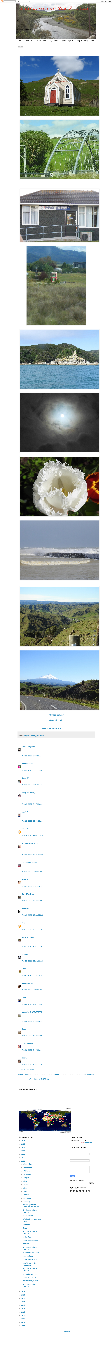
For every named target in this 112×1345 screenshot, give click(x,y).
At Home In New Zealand (32, 843)
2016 (23, 1302)
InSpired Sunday (56, 715)
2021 (23, 1158)
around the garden (30, 1281)
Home (20, 41)
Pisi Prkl (25, 908)
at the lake (27, 1237)
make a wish (28, 1216)
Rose (24, 1029)
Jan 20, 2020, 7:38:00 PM (32, 990)
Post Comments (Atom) (39, 1079)
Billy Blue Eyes (28, 894)
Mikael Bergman (28, 747)
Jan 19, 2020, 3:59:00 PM (32, 886)
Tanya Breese (27, 1043)
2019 (23, 1291)
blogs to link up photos (85, 41)
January (27, 1202)
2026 (23, 1141)
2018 (23, 1295)
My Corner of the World (52, 728)
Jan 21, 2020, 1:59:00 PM (32, 1036)
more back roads (30, 1259)
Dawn (24, 998)
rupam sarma (27, 983)
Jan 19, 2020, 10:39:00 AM (32, 821)
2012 (23, 1315)
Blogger (67, 1331)
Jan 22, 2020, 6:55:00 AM (32, 1064)
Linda (24, 969)
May (25, 1188)
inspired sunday (30, 736)
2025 (23, 1144)
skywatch (40, 736)
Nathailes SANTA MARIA (32, 1012)
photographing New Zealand (52, 8)
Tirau (25, 1228)
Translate (88, 1143)
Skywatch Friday (56, 720)
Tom (23, 923)
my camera (54, 41)
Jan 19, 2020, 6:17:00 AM (32, 770)
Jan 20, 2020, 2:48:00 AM (32, 930)
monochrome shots (31, 1253)
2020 (23, 1161)
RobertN (25, 778)
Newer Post (23, 1075)
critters (26, 1244)
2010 (23, 1322)
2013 (23, 1312)
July (25, 1181)
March (26, 1195)
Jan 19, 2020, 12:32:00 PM (32, 855)
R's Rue (25, 829)
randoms (26, 1225)
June (25, 1184)
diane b (25, 879)
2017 (23, 1298)
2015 (23, 1305)
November (27, 1167)
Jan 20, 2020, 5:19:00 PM (32, 975)
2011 (23, 1319)
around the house (30, 1274)
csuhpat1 (25, 954)
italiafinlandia (27, 764)
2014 (23, 1309)
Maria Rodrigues (28, 937)
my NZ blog (41, 41)
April (25, 1191)
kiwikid (25, 812)
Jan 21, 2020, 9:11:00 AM (32, 1021)
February (27, 1198)
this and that (28, 1256)
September (28, 1174)
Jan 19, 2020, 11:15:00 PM (32, 915)
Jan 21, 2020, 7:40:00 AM (32, 1004)
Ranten (24, 1058)
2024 (23, 1147)
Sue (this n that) (28, 793)
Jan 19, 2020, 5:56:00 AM (32, 756)
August (26, 1178)
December (27, 1164)
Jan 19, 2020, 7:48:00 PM (32, 901)
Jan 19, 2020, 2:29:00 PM (32, 872)
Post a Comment (27, 1070)
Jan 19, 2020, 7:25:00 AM (32, 785)
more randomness (30, 1240)
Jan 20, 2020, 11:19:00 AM (32, 961)
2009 (23, 1326)
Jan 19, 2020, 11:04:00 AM (32, 835)
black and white (29, 1277)
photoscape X (67, 41)
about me (29, 41)
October (27, 1171)
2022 (23, 1154)
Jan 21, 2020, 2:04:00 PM (32, 1050)
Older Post (89, 1075)
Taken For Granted (29, 863)
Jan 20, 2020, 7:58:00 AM (32, 946)
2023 (23, 1151)
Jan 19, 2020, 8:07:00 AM (32, 804)
